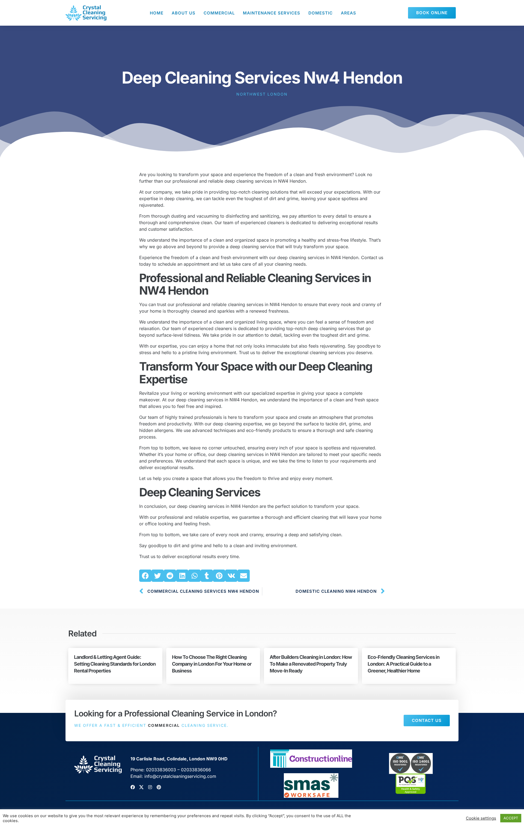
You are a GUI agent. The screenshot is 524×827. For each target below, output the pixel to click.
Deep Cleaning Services (199, 492)
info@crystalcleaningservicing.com (180, 776)
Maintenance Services (271, 13)
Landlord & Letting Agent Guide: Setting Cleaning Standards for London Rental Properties (115, 664)
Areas (348, 13)
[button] (145, 576)
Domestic (320, 13)
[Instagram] (150, 787)
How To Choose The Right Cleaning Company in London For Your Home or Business (211, 664)
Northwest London (262, 94)
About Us (183, 13)
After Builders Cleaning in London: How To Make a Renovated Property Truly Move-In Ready (311, 664)
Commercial (219, 13)
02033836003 (161, 769)
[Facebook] (132, 787)
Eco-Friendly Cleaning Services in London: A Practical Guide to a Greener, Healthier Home (403, 664)
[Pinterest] (159, 787)
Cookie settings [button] (481, 818)
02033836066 (196, 769)
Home (156, 13)
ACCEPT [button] (511, 818)
